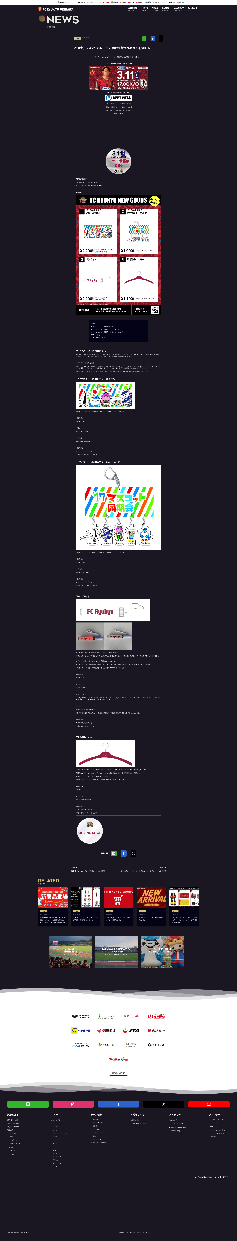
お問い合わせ (25, 1233)
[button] (133, 9)
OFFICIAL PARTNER (118, 1073)
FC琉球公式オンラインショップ (86, 455)
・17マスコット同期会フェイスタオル (105, 329)
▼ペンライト (96, 335)
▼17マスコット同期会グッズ (102, 326)
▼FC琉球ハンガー (98, 338)
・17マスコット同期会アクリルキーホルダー (107, 332)
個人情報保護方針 (13, 1233)
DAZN (121, 114)
